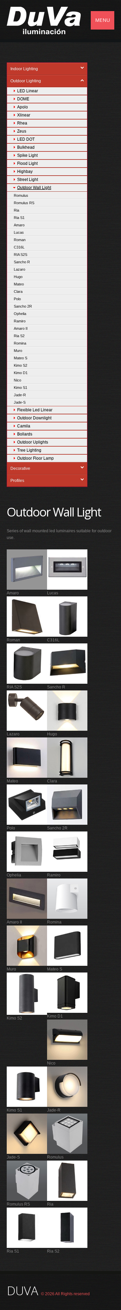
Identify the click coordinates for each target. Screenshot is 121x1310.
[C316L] (67, 616)
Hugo (18, 277)
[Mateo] (27, 757)
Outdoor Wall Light (34, 187)
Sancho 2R (23, 306)
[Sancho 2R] (67, 804)
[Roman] (27, 616)
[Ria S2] (67, 1227)
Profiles (17, 480)
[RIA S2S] (27, 663)
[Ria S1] (27, 1227)
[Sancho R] (67, 663)
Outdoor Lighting (25, 81)
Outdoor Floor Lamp (35, 458)
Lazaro (19, 269)
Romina (20, 343)
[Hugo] (67, 710)
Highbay (25, 171)
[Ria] (67, 1180)
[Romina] (67, 898)
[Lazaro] (27, 710)
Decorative (20, 468)
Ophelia (20, 314)
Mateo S (20, 358)
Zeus (21, 131)
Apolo (22, 107)
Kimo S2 (20, 365)
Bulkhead (26, 147)
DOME (23, 99)
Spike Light (27, 155)
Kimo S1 (20, 388)
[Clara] (67, 757)
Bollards (24, 434)
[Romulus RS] (27, 1180)
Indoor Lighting (24, 68)
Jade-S (20, 402)
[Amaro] (27, 569)
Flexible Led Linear (34, 410)
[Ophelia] (27, 851)
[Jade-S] (27, 1133)
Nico (17, 380)
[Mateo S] (67, 945)
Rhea (22, 123)
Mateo (19, 284)
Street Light (27, 179)
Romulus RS (24, 203)
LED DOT (26, 139)
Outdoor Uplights (32, 442)
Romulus (21, 195)
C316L (19, 247)
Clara (18, 291)
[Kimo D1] (67, 992)
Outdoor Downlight (34, 418)
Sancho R (22, 262)
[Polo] (27, 804)
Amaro (19, 225)
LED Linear (27, 91)
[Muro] (27, 945)
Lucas (19, 232)
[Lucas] (67, 569)
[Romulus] (67, 1133)
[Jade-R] (67, 1086)
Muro (18, 351)
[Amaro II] (27, 898)
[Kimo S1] (27, 1086)
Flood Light (27, 163)
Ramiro (20, 321)
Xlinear (23, 115)
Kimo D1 (21, 373)
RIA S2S (20, 255)
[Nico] (67, 1039)
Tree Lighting (29, 450)
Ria (16, 210)
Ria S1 (19, 218)
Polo (17, 299)
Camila (23, 426)
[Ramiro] (67, 851)
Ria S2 (19, 336)
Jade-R (20, 395)
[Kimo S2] (27, 993)
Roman (20, 240)
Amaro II (21, 328)
